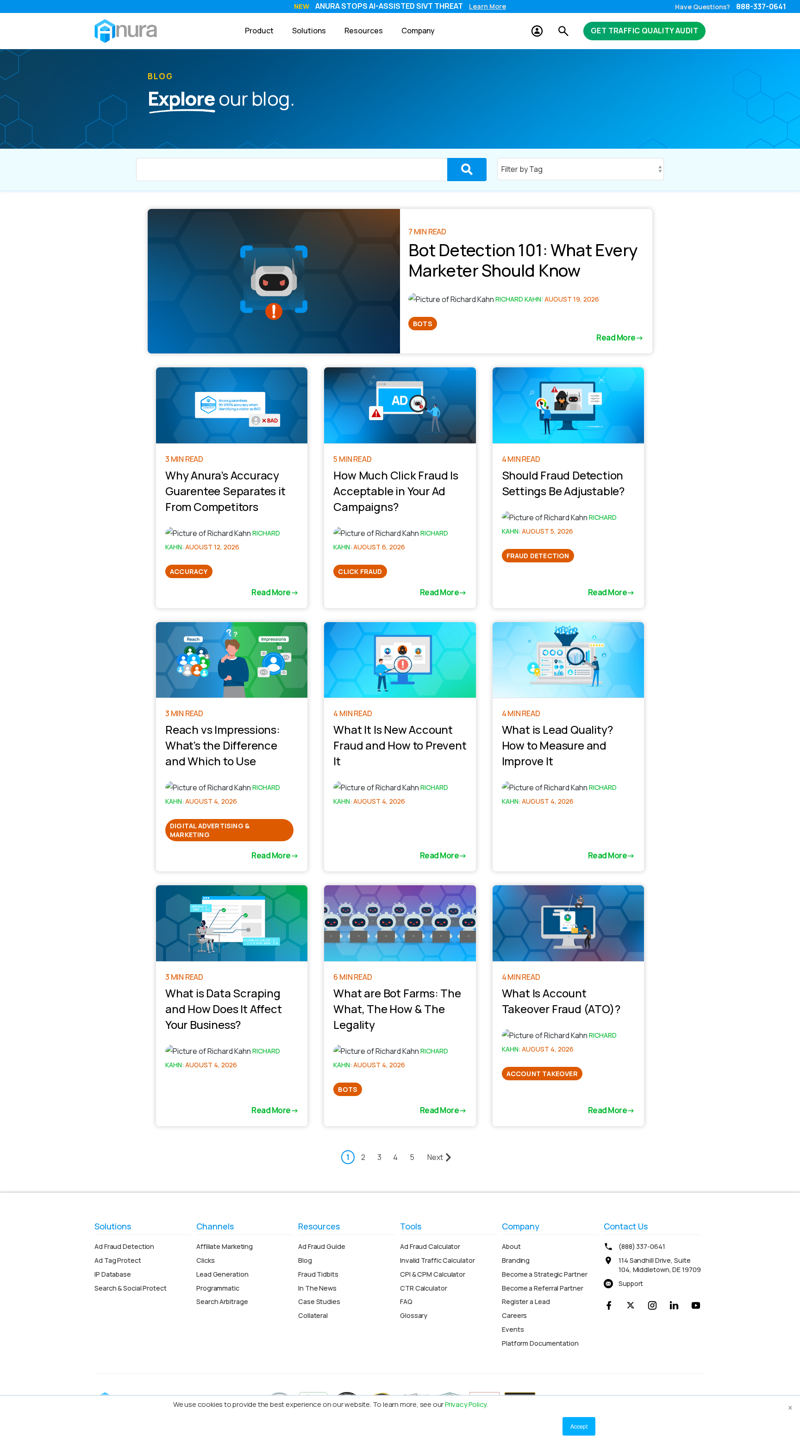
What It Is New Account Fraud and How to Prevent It (399, 745)
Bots (422, 323)
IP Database (112, 1274)
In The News (317, 1288)
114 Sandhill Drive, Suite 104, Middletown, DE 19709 (660, 1265)
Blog (305, 1260)
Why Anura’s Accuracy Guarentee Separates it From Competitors (225, 490)
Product (259, 30)
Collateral (313, 1315)
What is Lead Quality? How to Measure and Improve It (557, 745)
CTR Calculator (423, 1288)
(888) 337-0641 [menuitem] (642, 1246)
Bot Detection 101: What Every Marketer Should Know (523, 260)
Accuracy (189, 571)
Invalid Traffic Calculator (437, 1260)
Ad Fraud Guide (321, 1246)
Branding (516, 1260)
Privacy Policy (466, 1404)
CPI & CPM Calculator (432, 1274)
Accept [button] (579, 1426)
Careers (514, 1315)
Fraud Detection (537, 555)
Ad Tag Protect (117, 1260)
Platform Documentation (540, 1343)
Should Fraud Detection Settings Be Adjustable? (563, 482)
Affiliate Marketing (224, 1246)
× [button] (790, 1406)
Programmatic (217, 1288)
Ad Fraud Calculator (430, 1246)
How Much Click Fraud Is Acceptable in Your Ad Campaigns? (395, 490)
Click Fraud (360, 571)
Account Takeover (542, 1073)
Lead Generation (222, 1274)
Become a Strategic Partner (544, 1274)
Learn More (487, 6)
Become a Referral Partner (542, 1288)
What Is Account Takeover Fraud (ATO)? (561, 1000)
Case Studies (319, 1301)
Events (513, 1329)
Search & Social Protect (130, 1288)
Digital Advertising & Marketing (210, 830)
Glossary (413, 1315)
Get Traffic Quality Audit (644, 30)
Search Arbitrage (222, 1301)
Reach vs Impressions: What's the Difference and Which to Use (222, 745)
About (511, 1246)
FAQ (406, 1301)
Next (435, 1157)
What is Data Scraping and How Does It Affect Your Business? (223, 1008)
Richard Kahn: (519, 299)
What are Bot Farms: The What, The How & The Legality (397, 1008)
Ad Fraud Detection (124, 1246)
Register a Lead (526, 1301)
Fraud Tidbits (318, 1274)
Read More (616, 337)
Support (631, 1283)
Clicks (205, 1260)
